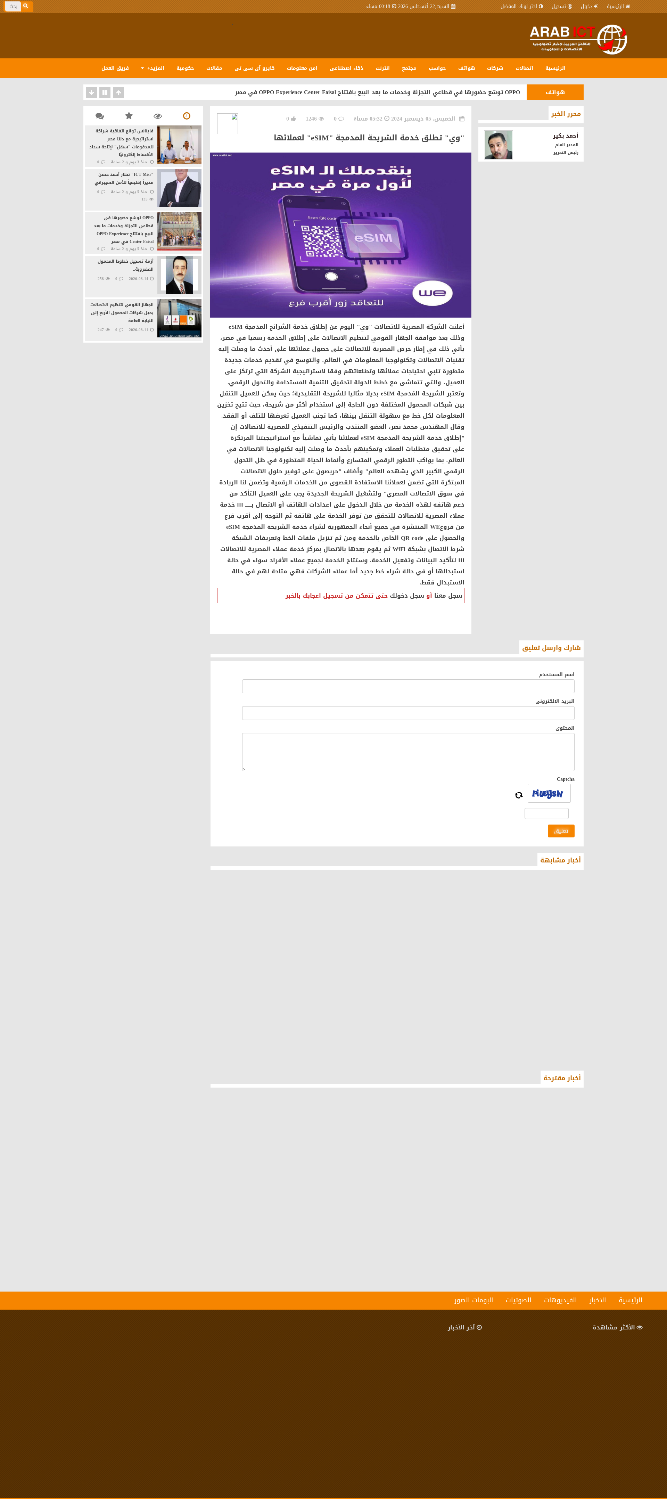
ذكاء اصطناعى (346, 68)
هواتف (466, 68)
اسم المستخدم (557, 674)
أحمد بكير (565, 135)
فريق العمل (115, 68)
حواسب (437, 68)
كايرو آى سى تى (254, 68)
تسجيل (559, 6)
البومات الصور (473, 1300)
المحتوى (565, 728)
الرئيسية (615, 6)
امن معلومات (302, 68)
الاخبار (598, 1300)
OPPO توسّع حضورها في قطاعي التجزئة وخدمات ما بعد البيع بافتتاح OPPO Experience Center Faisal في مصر (377, 92)
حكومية (185, 68)
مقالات (214, 68)
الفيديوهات (560, 1300)
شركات (495, 68)
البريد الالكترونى (555, 701)
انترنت (383, 68)
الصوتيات (519, 1300)
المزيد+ (155, 68)
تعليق (561, 831)
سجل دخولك (407, 595)
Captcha (566, 779)
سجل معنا (448, 595)
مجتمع (409, 68)
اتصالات (524, 68)
